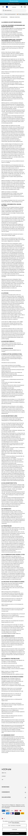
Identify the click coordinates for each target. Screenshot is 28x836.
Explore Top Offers (14, 1)
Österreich (5, 431)
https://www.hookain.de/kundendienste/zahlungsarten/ (11, 290)
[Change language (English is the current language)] (27, 4)
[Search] (3, 10)
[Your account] (21, 7)
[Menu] (3, 7)
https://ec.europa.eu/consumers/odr (10, 663)
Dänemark (8, 447)
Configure (14, 829)
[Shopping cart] (25, 7)
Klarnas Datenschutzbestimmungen (13, 480)
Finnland (9, 430)
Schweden (9, 431)
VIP (2, 779)
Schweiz (13, 431)
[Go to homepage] (14, 7)
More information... (16, 822)
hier (3, 476)
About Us (4, 772)
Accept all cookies (14, 833)
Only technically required (14, 825)
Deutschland (5, 430)
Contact (4, 776)
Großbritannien (14, 430)
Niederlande (20, 430)
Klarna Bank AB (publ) (14, 417)
